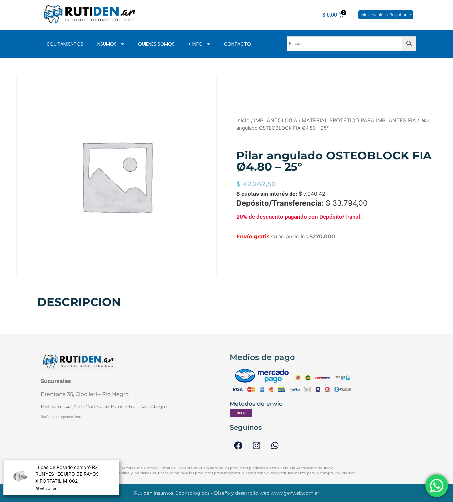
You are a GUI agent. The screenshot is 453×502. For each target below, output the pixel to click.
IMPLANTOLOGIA (275, 120)
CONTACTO (237, 44)
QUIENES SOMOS (156, 44)
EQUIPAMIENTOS (65, 44)
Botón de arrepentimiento (61, 417)
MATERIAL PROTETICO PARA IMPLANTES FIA (359, 120)
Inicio (243, 120)
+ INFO (195, 44)
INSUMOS (107, 44)
